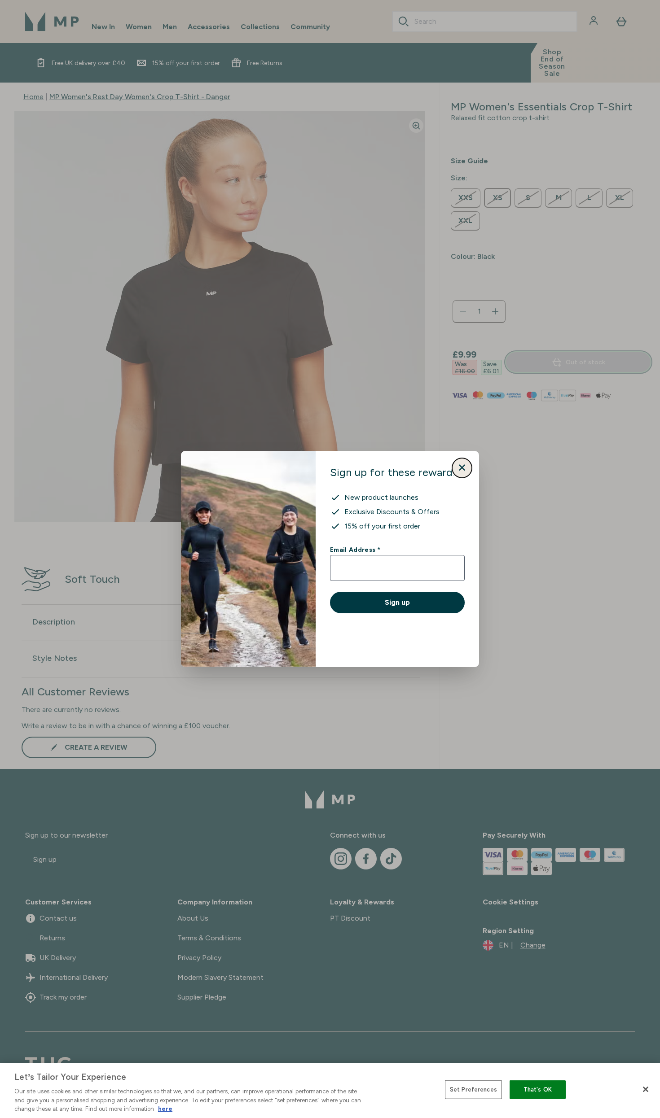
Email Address (355, 549)
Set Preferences (473, 1089)
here (165, 1108)
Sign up (397, 602)
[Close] (646, 1089)
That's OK (538, 1089)
